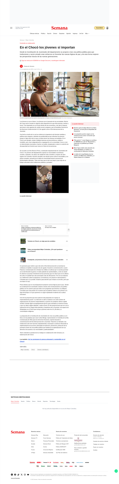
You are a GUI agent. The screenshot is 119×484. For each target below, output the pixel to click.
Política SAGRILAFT (61, 446)
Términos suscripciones (62, 441)
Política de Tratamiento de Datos (64, 438)
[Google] (12, 475)
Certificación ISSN (60, 449)
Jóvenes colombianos (42, 349)
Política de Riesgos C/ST (62, 444)
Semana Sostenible (48, 452)
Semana (22, 40)
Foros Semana (47, 438)
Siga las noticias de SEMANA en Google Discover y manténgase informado (43, 60)
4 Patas (33, 452)
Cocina (45, 446)
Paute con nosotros (98, 447)
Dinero (33, 441)
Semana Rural (47, 444)
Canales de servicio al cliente (100, 441)
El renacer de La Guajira (50, 227)
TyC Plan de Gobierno (61, 452)
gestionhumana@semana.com (82, 451)
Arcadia (33, 444)
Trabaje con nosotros (98, 444)
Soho (32, 446)
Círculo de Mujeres (48, 449)
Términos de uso (60, 435)
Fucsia (33, 449)
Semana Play (34, 435)
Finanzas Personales (48, 441)
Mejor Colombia (30, 40)
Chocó (33, 349)
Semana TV (34, 438)
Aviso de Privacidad (17, 478)
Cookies (95, 450)
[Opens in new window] (15, 475)
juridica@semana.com (80, 444)
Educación (46, 435)
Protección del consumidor (81, 435)
